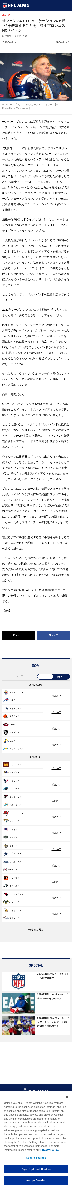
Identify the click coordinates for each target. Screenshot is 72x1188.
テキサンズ (14, 781)
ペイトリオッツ (16, 708)
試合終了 (56, 696)
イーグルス (14, 886)
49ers (12, 725)
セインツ (13, 846)
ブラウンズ (14, 716)
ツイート (20, 635)
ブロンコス (14, 918)
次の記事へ (62, 42)
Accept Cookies (36, 1180)
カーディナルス (16, 894)
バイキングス (15, 910)
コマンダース (15, 765)
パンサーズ (14, 788)
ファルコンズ (15, 797)
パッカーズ (14, 902)
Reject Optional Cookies (36, 1169)
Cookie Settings (36, 1157)
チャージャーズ (16, 749)
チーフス (13, 869)
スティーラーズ (16, 692)
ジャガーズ (14, 821)
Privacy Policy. (49, 1149)
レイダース (14, 732)
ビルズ (12, 700)
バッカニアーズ (16, 813)
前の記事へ (10, 42)
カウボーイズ (15, 853)
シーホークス (15, 862)
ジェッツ (13, 837)
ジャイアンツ (15, 829)
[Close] (67, 1097)
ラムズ (12, 741)
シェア (54, 635)
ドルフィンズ (15, 805)
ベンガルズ (14, 878)
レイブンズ (14, 772)
